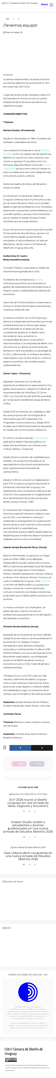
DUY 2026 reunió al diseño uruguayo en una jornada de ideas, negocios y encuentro (28, 803)
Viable (39, 279)
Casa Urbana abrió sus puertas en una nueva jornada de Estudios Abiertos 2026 (28, 856)
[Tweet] (42, 748)
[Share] (20, 748)
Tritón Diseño (41, 438)
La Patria (45, 581)
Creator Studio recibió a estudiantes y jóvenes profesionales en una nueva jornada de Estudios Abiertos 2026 (28, 827)
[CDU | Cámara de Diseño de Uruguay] (20, 3)
